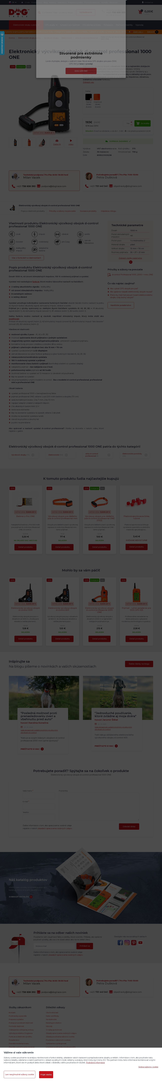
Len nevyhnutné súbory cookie (19, 1074)
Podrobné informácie (95, 1062)
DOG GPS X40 (81, 85)
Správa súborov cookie (148, 1067)
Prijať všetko (46, 1075)
